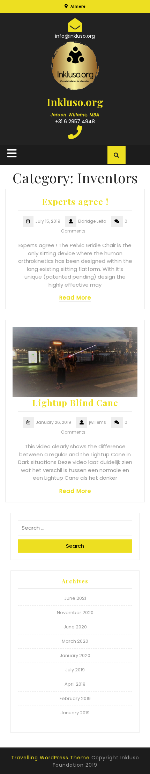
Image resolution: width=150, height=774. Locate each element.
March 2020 (75, 641)
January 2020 (75, 655)
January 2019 (75, 712)
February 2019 (75, 698)
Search (75, 546)
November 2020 (75, 612)
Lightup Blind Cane (75, 402)
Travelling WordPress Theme (50, 757)
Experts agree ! (75, 201)
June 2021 (75, 598)
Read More (75, 297)
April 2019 (75, 684)
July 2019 (75, 669)
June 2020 (75, 627)
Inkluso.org (75, 102)
